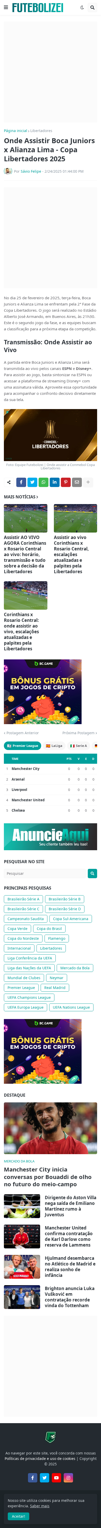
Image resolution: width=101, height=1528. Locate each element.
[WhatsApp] (43, 482)
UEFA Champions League (29, 997)
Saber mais (39, 1505)
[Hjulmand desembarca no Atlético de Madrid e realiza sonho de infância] (22, 1267)
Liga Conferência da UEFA (30, 958)
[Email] (77, 482)
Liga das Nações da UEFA (29, 967)
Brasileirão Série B (65, 899)
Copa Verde (17, 928)
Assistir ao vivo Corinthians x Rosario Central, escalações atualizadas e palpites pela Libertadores (71, 555)
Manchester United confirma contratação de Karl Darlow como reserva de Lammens (69, 1236)
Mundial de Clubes (24, 977)
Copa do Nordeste (23, 938)
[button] (6, 7)
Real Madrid (55, 987)
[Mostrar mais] (88, 482)
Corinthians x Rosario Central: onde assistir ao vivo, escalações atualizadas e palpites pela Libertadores (21, 632)
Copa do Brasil (49, 928)
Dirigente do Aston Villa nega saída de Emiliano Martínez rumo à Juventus (70, 1206)
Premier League (22, 745)
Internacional (19, 948)
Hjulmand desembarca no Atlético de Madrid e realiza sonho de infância (70, 1266)
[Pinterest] (66, 482)
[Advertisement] (50, 71)
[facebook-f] (32, 1477)
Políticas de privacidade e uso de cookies (40, 1458)
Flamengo (56, 938)
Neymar (56, 977)
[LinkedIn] (55, 482)
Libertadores (41, 131)
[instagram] (68, 1477)
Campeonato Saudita (26, 918)
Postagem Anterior (22, 733)
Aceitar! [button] (18, 1516)
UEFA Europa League (26, 1007)
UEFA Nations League (71, 1007)
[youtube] (56, 1477)
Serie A (78, 745)
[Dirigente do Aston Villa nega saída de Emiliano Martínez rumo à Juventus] (22, 1206)
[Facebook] (21, 482)
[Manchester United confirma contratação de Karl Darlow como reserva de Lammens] (22, 1236)
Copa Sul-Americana (70, 918)
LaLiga (54, 745)
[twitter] (44, 1477)
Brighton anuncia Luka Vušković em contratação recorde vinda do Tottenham (70, 1297)
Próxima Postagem (78, 733)
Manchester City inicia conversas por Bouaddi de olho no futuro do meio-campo (48, 1177)
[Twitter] (32, 482)
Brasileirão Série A (23, 899)
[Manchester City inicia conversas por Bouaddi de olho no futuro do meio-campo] (50, 1128)
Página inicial (15, 131)
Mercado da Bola (75, 967)
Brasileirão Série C (23, 908)
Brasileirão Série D (65, 908)
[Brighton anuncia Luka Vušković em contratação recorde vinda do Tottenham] (22, 1297)
